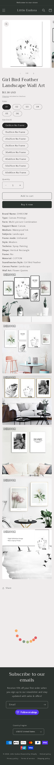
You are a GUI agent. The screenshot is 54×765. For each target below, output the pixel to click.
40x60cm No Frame (15, 159)
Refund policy (45, 754)
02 (16, 107)
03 (27, 107)
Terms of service (28, 758)
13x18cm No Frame (14, 125)
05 (6, 113)
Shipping (5, 96)
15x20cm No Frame (15, 132)
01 (6, 107)
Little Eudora (15, 754)
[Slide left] (20, 73)
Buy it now (27, 204)
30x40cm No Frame (15, 152)
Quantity (6, 179)
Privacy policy (12, 758)
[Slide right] (33, 73)
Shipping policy (44, 758)
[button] (3, 10)
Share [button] (8, 588)
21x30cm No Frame (15, 146)
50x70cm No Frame (15, 166)
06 (17, 113)
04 (37, 107)
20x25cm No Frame (15, 139)
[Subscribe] (44, 704)
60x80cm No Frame (15, 172)
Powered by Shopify (29, 754)
